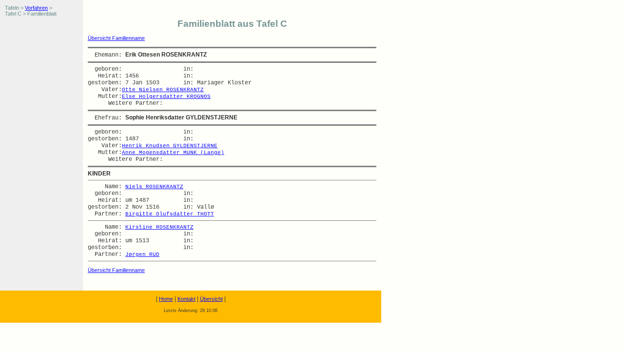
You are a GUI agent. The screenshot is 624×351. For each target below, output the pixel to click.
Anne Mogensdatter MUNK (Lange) (173, 153)
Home (166, 299)
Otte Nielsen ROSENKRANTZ (163, 90)
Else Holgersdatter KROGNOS (166, 96)
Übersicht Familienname (116, 38)
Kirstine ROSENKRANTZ (159, 227)
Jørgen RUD (142, 254)
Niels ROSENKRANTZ (154, 187)
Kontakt (186, 299)
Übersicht (211, 299)
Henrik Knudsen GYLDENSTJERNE (169, 146)
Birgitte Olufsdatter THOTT (169, 214)
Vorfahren (36, 8)
